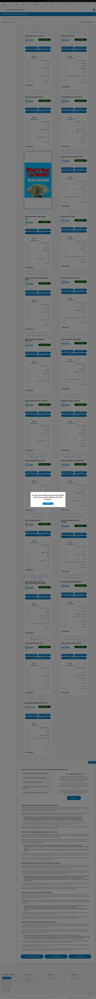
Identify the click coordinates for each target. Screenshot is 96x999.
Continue (48, 503)
